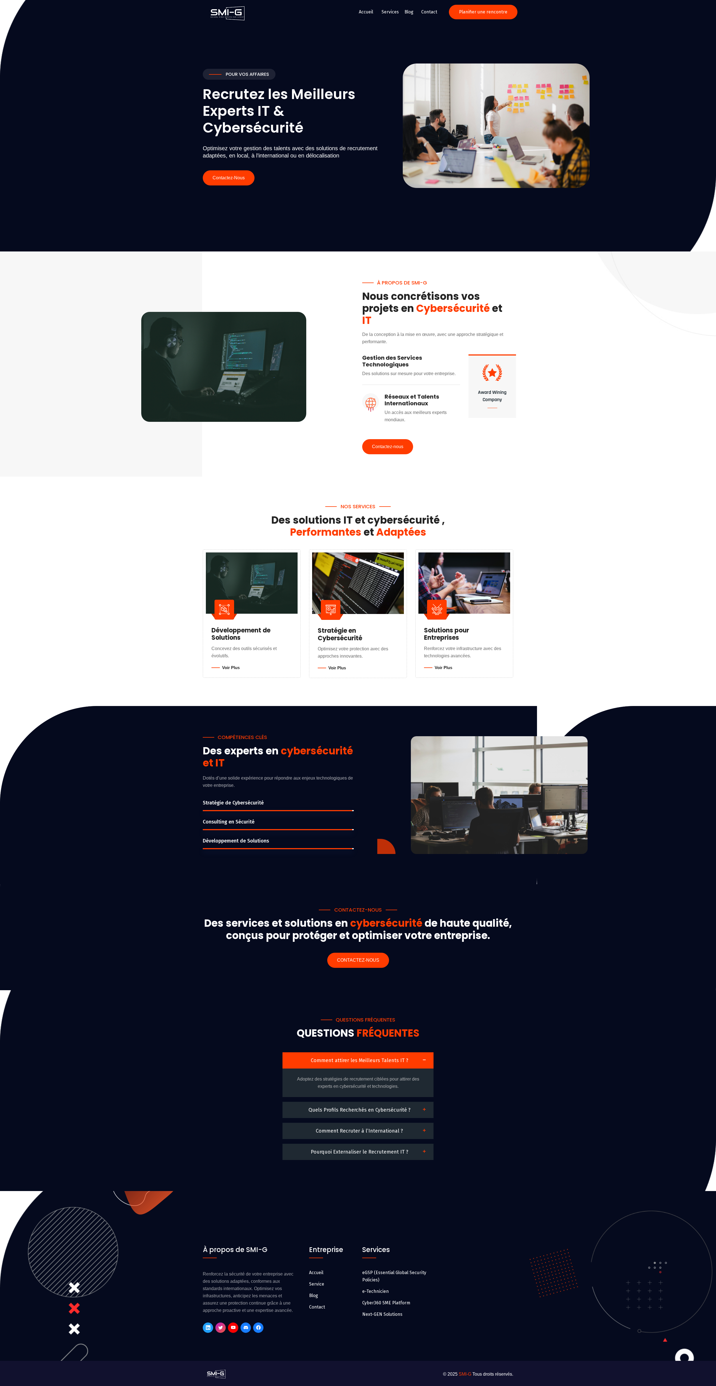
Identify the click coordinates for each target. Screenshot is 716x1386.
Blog (408, 12)
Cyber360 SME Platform (386, 1302)
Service (316, 1284)
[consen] (228, 12)
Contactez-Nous (229, 177)
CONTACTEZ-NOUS (358, 960)
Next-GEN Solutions (382, 1314)
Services (390, 12)
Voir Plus (231, 667)
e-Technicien (375, 1291)
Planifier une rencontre (483, 12)
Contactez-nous (387, 446)
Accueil (366, 12)
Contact (429, 12)
